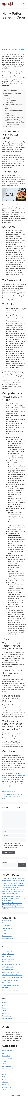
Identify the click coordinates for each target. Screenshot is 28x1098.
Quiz (3, 923)
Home (4, 1003)
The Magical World (12, 100)
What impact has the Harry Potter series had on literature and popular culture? (15, 122)
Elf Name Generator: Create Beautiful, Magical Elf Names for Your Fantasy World (14, 898)
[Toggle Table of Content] (22, 91)
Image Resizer (6, 983)
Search (4, 862)
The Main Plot (10, 97)
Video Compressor (8, 969)
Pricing (4, 1008)
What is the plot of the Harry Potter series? (15, 114)
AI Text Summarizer (8, 967)
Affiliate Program (7, 1018)
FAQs (6, 108)
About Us (5, 1010)
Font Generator (7, 962)
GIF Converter (6, 956)
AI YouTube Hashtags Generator (12, 975)
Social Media (6, 925)
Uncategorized (7, 936)
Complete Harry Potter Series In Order (14, 105)
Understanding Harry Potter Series (12, 94)
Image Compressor (8, 959)
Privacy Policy (6, 1016)
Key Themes (10, 99)
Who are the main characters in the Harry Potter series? (15, 111)
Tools (4, 933)
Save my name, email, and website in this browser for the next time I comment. (13, 845)
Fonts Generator (9, 792)
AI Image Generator (8, 954)
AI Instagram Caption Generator (12, 977)
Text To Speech (7, 928)
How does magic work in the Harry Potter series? (15, 118)
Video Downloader (8, 938)
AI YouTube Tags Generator (11, 972)
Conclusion (8, 126)
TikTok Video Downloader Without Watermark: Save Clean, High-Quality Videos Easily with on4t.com (14, 885)
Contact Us (5, 1013)
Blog (3, 1005)
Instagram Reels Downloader (11, 964)
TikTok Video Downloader (10, 980)
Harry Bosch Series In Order (13, 794)
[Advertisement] (14, 33)
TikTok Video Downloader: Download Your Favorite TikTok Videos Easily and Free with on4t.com (13, 892)
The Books (10, 102)
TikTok (4, 930)
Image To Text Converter (10, 990)
